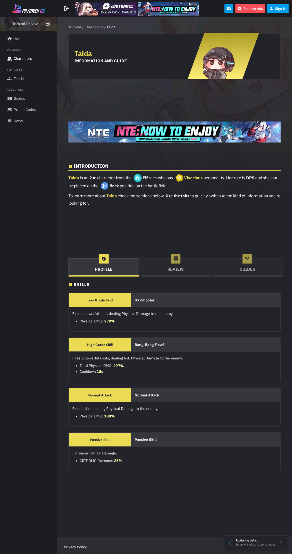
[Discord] (228, 8)
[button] (28, 24)
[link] (106, 9)
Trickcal (74, 27)
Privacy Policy (75, 547)
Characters (94, 27)
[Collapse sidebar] (67, 8)
